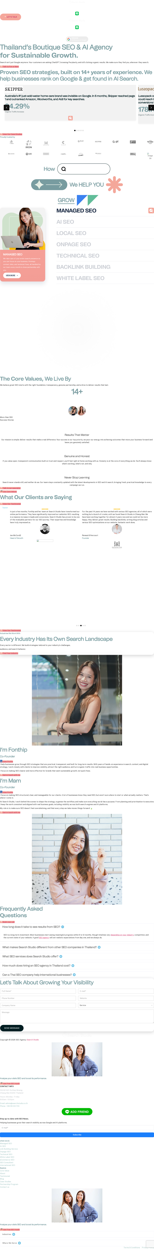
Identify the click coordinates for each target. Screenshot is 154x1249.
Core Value (5, 6)
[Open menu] (3, 32)
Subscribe (77, 1135)
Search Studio (33, 1040)
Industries (44, 6)
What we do (17, 6)
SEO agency (44, 938)
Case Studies (32, 6)
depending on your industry (122, 935)
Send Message (12, 1028)
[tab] (105, 212)
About (56, 6)
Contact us (68, 6)
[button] (151, 107)
